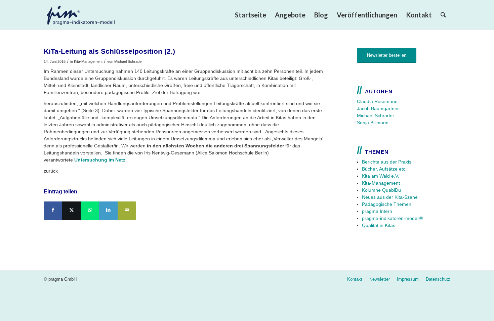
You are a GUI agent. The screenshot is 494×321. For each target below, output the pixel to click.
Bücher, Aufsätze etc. (384, 169)
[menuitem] (251, 15)
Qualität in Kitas (378, 225)
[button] (15, 306)
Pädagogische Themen (386, 204)
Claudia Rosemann (377, 101)
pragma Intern (377, 211)
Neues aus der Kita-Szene (390, 197)
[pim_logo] (92, 14)
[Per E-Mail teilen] (127, 210)
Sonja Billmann (372, 122)
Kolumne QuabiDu (381, 190)
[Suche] (443, 15)
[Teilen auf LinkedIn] (108, 210)
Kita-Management (88, 61)
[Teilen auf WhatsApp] (90, 210)
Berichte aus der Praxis (386, 162)
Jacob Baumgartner (378, 108)
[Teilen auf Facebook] (53, 210)
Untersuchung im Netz (99, 160)
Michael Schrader (128, 61)
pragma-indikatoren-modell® (392, 218)
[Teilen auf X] (71, 210)
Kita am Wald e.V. (380, 176)
